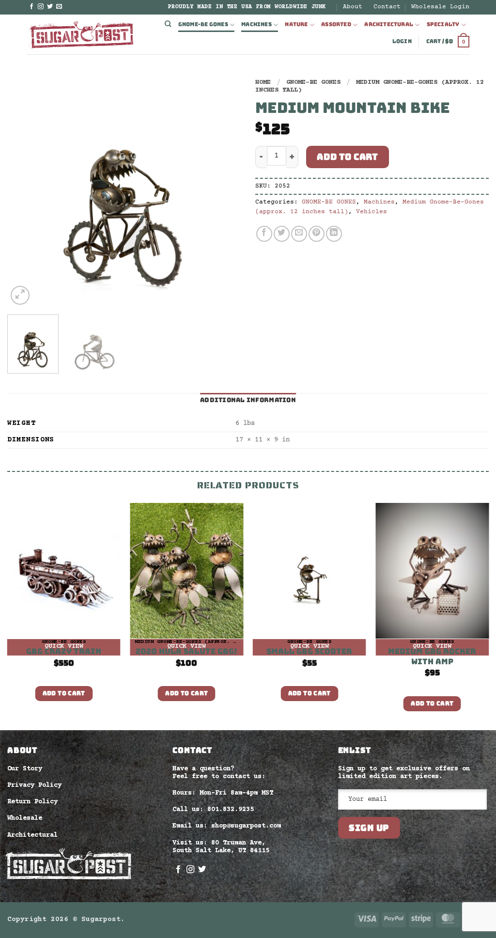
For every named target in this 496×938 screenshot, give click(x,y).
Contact (387, 6)
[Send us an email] (59, 6)
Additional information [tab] (248, 400)
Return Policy (32, 802)
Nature (296, 24)
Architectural (388, 24)
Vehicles (371, 211)
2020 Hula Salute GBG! (186, 652)
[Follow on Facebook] (31, 6)
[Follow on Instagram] (41, 6)
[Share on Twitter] (282, 234)
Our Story (24, 769)
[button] (402, 41)
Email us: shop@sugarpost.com (226, 826)
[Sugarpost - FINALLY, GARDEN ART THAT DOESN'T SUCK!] (81, 34)
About (352, 6)
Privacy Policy (34, 785)
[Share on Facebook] (264, 234)
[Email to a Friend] (299, 234)
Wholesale (24, 818)
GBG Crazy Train (63, 652)
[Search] (168, 24)
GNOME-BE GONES (203, 24)
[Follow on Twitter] (50, 6)
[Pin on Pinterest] (317, 234)
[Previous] (24, 190)
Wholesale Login (440, 6)
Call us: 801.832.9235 (213, 809)
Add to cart (347, 156)
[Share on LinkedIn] (334, 234)
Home (263, 82)
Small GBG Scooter (309, 652)
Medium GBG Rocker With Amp (432, 657)
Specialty (443, 24)
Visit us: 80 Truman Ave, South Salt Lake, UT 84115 (220, 847)
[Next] (223, 190)
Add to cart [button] (64, 693)
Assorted (336, 24)
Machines (256, 24)
